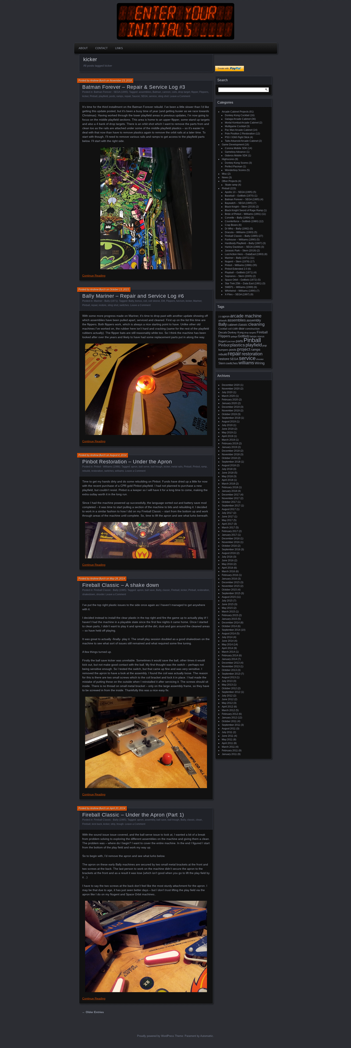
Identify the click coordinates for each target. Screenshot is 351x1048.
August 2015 (229, 597)
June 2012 (228, 699)
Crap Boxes (231, 225)
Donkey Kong (236, 332)
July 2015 (227, 600)
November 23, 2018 (121, 80)
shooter (100, 594)
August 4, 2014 (118, 455)
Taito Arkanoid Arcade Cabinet (241, 141)
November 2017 (231, 498)
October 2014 (229, 626)
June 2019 (228, 428)
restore (102, 305)
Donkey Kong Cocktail (237, 115)
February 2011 (230, 750)
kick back (97, 824)
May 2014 (227, 644)
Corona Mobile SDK (236, 148)
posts (112, 96)
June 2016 (228, 560)
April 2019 (227, 436)
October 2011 (229, 721)
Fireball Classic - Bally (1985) (110, 590)
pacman (231, 341)
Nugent (222, 341)
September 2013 (231, 673)
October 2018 (229, 458)
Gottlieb (243, 336)
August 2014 (229, 633)
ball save (150, 590)
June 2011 (227, 735)
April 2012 (227, 706)
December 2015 (231, 582)
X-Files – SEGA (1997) (237, 294)
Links (119, 48)
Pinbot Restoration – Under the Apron (127, 461)
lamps (253, 336)
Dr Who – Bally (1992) (237, 228)
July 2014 (227, 637)
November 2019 (231, 410)
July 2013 (227, 681)
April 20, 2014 (117, 808)
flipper (194, 92)
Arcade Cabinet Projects (235, 111)
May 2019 (227, 432)
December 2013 (231, 662)
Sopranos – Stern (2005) (238, 276)
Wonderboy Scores (235, 170)
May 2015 (227, 608)
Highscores (228, 159)
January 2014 (229, 659)
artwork (222, 320)
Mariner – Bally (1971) (237, 257)
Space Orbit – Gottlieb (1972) (241, 279)
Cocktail (222, 328)
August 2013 (229, 677)
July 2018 (227, 469)
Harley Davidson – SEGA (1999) (242, 247)
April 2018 (227, 480)
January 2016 (229, 578)
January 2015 (229, 619)
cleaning (256, 324)
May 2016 (227, 564)
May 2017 (227, 520)
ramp (204, 466)
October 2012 (229, 688)
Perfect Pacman (233, 166)
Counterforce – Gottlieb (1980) (241, 221)
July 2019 (227, 425)
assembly (150, 819)
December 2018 (231, 450)
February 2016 (230, 575)
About (83, 48)
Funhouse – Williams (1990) (240, 239)
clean (199, 819)
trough (120, 824)
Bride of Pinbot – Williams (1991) (243, 214)
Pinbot (196, 466)
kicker (85, 96)
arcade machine (245, 315)
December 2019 (231, 407)
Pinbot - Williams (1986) (107, 466)
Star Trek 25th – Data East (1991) (243, 283)
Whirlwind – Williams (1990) (240, 290)
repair (128, 96)
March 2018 (228, 483)
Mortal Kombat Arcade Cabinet (242, 122)
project (243, 349)
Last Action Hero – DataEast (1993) (244, 254)
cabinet (232, 324)
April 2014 (227, 648)
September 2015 (231, 593)
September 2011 (231, 725)
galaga (234, 336)
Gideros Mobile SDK (236, 155)
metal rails (177, 466)
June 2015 (228, 604)
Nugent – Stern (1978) (237, 261)
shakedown (88, 594)
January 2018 (229, 491)
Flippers (203, 92)
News (225, 177)
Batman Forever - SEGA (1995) (111, 92)
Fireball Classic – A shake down (120, 585)
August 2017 (229, 509)
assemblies (145, 92)
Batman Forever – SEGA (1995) (242, 199)
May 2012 (227, 703)
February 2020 (230, 399)
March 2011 (228, 746)
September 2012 (231, 692)
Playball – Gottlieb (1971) (239, 272)
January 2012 (229, 717)
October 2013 (229, 670)
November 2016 (231, 542)
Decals (222, 332)
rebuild (86, 470)
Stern (221, 363)
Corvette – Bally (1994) (237, 217)
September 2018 (231, 461)
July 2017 (227, 513)
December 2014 (231, 622)
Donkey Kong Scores (236, 162)
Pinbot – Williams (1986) (238, 265)
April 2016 (227, 567)
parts (239, 341)
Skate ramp (231, 184)
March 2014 (228, 651)
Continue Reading (93, 275)
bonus (138, 301)
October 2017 (229, 502)
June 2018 (228, 472)
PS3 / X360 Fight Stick (237, 137)
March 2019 (228, 439)
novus (260, 336)
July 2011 (227, 732)
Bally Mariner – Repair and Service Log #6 (133, 296)
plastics (237, 345)
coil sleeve (154, 301)
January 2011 (229, 754)
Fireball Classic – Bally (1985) (241, 236)
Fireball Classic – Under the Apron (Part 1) (133, 815)
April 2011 (227, 743)
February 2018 (230, 487)
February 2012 (230, 714)
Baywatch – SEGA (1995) (239, 203)
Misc (224, 173)
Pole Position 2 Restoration (240, 133)
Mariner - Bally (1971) (106, 301)
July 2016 (227, 556)
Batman (157, 92)
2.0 (219, 316)
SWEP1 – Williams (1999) (239, 287)
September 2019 (231, 417)
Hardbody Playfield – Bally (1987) (243, 243)
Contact (101, 48)
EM (163, 301)
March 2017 (228, 527)
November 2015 (231, 586)
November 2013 (231, 666)
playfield (103, 96)
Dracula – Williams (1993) (239, 232)
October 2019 (229, 414)
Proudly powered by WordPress (155, 1035)
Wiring (259, 363)
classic (166, 590)
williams (119, 470)
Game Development (233, 144)
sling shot (163, 96)
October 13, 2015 (119, 289)
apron (134, 466)
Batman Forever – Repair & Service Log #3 (133, 87)
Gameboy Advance (235, 151)
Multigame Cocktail (235, 126)
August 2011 (229, 728)
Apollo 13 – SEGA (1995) (238, 192)
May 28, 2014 (117, 578)
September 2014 (231, 629)
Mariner (197, 301)
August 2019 (229, 421)
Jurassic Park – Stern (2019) (240, 250)
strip (113, 824)
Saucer (136, 96)
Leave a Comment (180, 96)
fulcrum (180, 301)
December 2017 (231, 494)
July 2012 (227, 695)
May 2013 (227, 684)
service (153, 96)
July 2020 (227, 392)
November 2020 (231, 388)
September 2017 (231, 505)
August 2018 (229, 465)
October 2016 (229, 545)
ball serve (144, 466)
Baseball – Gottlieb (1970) (239, 195)
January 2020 (229, 403)
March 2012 (228, 710)
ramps (119, 96)
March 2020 (228, 396)
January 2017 (229, 534)
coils (174, 92)
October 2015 (229, 589)
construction (252, 328)
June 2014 (228, 640)
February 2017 (230, 531)
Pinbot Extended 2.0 (236, 268)
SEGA (144, 96)
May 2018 (227, 476)
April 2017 (227, 523)
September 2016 (231, 549)
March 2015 (228, 611)
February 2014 (230, 655)
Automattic (206, 1035)
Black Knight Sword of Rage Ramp (244, 210)
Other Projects (229, 181)
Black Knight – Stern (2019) (240, 206)
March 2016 (228, 571)
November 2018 (231, 454)
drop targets (250, 332)
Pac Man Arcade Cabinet (238, 130)
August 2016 (229, 553)
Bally (131, 301)
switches (124, 305)
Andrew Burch (98, 80)
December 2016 (231, 538)
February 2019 (230, 443)
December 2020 (231, 385)
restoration (97, 470)
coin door (238, 328)
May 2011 (227, 739)
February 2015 (230, 615)
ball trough (156, 466)
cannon (166, 92)
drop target (184, 92)
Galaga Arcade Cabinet (238, 119)
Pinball (94, 96)
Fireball (175, 590)
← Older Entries (93, 1012)
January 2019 (229, 447)
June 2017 (228, 516)
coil (145, 301)
